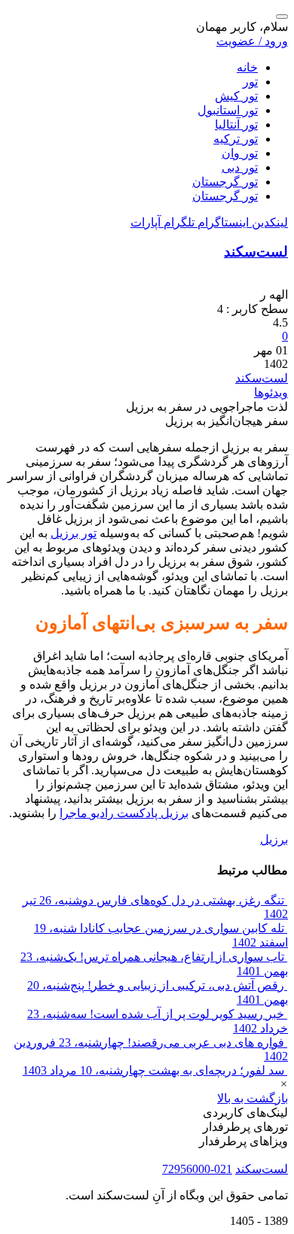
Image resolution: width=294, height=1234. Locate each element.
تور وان (240, 153)
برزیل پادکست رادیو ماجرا (124, 813)
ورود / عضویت (252, 41)
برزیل (274, 839)
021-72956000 (197, 1169)
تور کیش (236, 96)
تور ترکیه (235, 138)
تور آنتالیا (236, 124)
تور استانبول (228, 110)
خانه (247, 67)
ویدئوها (271, 392)
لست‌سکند (256, 252)
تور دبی (240, 167)
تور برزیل (73, 533)
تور (250, 81)
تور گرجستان (225, 181)
